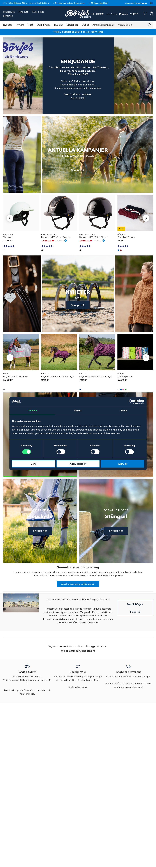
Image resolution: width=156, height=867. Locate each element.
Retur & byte (38, 12)
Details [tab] (78, 410)
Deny (33, 463)
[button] (110, 14)
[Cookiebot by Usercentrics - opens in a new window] (131, 401)
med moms (141, 3)
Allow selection (78, 463)
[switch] (61, 451)
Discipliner (72, 24)
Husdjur (58, 24)
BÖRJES (121, 234)
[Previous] (10, 218)
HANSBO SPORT (49, 234)
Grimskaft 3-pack (126, 237)
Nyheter (7, 24)
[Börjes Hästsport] (78, 14)
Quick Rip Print (124, 376)
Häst (30, 24)
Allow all (122, 463)
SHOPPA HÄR (95, 32)
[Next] (146, 218)
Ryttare (20, 24)
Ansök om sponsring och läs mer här (78, 584)
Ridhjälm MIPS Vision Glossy (93, 237)
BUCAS (6, 374)
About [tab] (123, 410)
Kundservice (9, 12)
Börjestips (8, 16)
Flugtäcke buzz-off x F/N (15, 376)
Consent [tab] (32, 410)
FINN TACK (8, 234)
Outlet (85, 24)
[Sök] (149, 24)
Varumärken (125, 24)
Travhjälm (8, 237)
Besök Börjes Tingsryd (135, 608)
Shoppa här (78, 170)
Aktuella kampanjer (103, 24)
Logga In (134, 13)
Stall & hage (44, 24)
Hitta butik (23, 12)
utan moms (129, 3)
